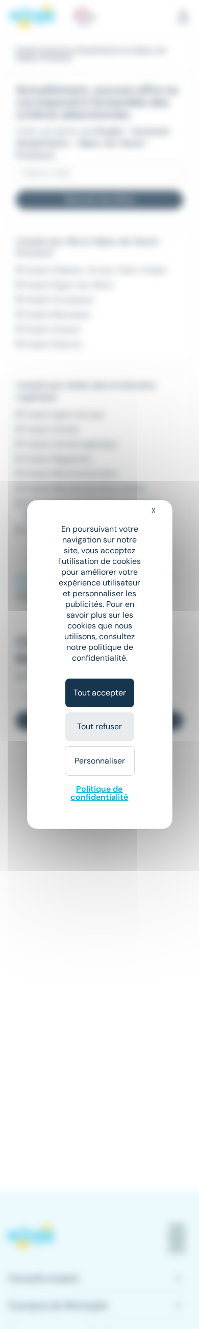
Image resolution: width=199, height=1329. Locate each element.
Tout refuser (99, 726)
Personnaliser (99, 760)
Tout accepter (99, 692)
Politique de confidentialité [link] (99, 792)
